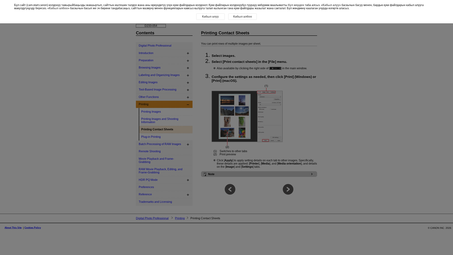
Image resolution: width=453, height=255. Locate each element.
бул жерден (296, 5)
